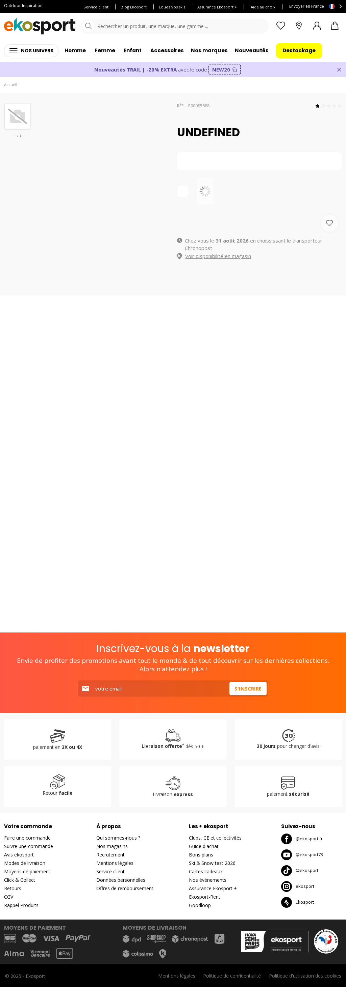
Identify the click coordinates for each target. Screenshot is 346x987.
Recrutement (110, 854)
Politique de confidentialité (232, 975)
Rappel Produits (21, 905)
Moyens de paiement (27, 871)
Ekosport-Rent (204, 897)
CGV (8, 897)
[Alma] (14, 953)
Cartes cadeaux (206, 871)
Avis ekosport (19, 854)
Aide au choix (263, 6)
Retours (12, 888)
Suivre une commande (28, 846)
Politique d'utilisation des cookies (305, 975)
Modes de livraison (24, 863)
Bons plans (201, 854)
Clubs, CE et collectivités (215, 838)
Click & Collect (19, 880)
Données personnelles (120, 880)
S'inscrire (248, 688)
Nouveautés (252, 50)
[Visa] (51, 938)
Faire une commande (27, 838)
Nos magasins (112, 846)
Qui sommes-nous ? (118, 838)
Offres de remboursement (124, 888)
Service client (95, 6)
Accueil (10, 84)
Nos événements (207, 880)
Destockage (299, 50)
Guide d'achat (204, 846)
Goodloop (200, 905)
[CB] (10, 938)
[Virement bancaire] (40, 953)
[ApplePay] (64, 953)
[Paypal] (78, 938)
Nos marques (209, 50)
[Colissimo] (138, 954)
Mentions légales (114, 863)
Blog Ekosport (134, 6)
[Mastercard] (29, 938)
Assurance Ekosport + (217, 6)
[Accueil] (39, 26)
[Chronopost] (190, 939)
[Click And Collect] (162, 953)
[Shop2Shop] (156, 939)
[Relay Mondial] (219, 939)
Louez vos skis (172, 6)
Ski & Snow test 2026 (212, 863)
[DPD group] (132, 939)
